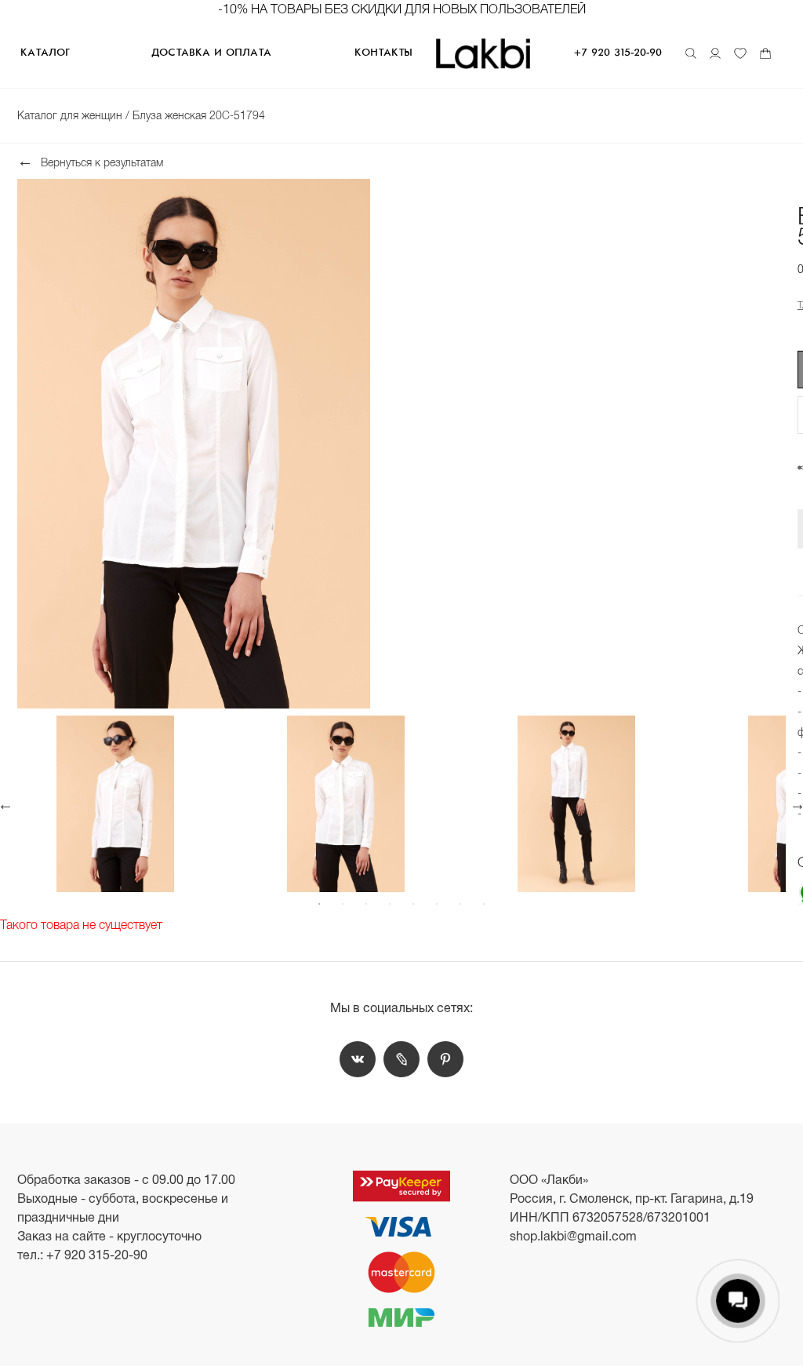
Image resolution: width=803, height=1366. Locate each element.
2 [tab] (343, 904)
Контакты (383, 53)
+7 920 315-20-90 (618, 53)
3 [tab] (366, 904)
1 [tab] (319, 904)
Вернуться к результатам (102, 162)
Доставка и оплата (211, 53)
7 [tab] (460, 904)
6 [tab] (437, 904)
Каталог (44, 53)
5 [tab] (413, 904)
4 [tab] (390, 904)
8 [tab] (484, 904)
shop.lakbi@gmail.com (573, 1236)
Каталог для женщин (71, 115)
